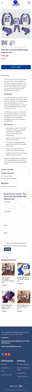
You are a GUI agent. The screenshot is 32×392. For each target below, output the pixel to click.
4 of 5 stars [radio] (19, 206)
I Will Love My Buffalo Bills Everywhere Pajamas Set (8, 280)
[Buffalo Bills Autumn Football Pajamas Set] (23, 296)
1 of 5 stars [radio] (6, 204)
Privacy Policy (21, 373)
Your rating (7, 201)
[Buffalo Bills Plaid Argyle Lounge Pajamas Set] (8, 296)
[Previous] (3, 24)
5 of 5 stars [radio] (7, 208)
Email (6, 233)
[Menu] (2, 3)
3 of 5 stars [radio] (7, 206)
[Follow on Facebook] (2, 354)
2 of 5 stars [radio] (15, 204)
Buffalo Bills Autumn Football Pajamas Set (23, 307)
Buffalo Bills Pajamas (19, 47)
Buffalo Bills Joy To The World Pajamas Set (23, 279)
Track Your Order (6, 375)
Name (6, 225)
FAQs (2, 371)
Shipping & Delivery (23, 364)
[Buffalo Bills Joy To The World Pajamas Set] (23, 269)
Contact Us (4, 368)
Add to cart (16, 67)
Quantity (3, 58)
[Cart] (29, 3)
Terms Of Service (22, 376)
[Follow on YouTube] (9, 354)
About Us (4, 364)
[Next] (28, 24)
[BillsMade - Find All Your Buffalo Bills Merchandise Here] (16, 3)
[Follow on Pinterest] (6, 354)
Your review (7, 211)
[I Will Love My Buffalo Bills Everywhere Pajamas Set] (8, 269)
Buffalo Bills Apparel (6, 47)
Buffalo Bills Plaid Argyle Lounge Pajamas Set (7, 307)
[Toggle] (29, 75)
